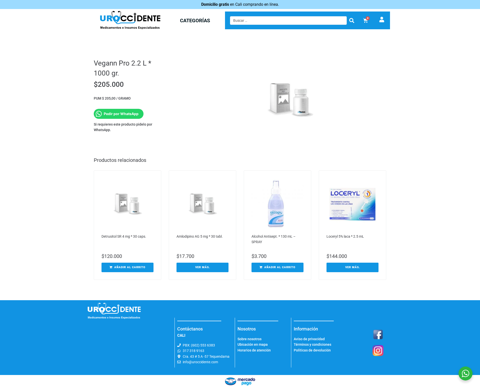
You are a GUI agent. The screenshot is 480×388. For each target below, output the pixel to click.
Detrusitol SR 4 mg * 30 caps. (124, 236)
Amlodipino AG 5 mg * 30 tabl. (199, 236)
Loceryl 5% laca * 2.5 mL (345, 236)
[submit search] (352, 20)
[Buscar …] (288, 20)
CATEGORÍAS (195, 21)
